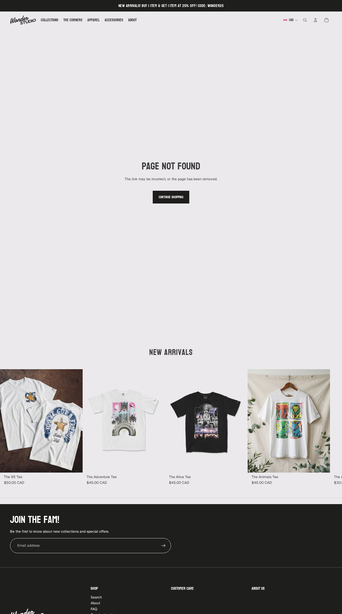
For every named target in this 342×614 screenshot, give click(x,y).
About (95, 603)
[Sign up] (163, 545)
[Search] (304, 20)
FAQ (94, 608)
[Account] (315, 20)
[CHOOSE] (74, 464)
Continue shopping (171, 197)
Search (96, 597)
